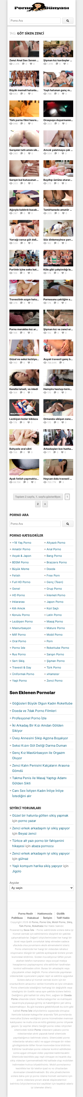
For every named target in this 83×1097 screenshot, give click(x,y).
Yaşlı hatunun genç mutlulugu (61, 90)
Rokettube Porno (58, 647)
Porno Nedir (25, 913)
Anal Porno (54, 549)
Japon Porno (55, 601)
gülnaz (23, 859)
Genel (16, 588)
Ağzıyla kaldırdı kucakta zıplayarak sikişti (35, 209)
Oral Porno (19, 641)
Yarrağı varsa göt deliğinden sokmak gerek (36, 239)
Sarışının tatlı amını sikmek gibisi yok (32, 150)
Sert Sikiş (18, 661)
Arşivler (14, 882)
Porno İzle (18, 647)
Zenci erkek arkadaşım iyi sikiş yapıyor (41, 828)
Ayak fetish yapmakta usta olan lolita (32, 478)
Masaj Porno (55, 621)
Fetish (16, 575)
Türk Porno (54, 667)
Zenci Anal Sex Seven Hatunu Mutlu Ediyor (35, 60)
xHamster (53, 674)
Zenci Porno (55, 680)
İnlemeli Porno (56, 595)
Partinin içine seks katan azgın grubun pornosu (38, 269)
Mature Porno (56, 628)
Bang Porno (54, 555)
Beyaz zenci (27, 833)
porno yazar (27, 821)
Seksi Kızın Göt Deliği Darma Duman (39, 745)
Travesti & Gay (21, 667)
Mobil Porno (55, 634)
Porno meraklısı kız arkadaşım (28, 329)
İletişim (47, 917)
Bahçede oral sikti (20, 448)
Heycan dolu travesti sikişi (59, 478)
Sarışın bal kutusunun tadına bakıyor (31, 179)
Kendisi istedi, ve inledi (23, 389)
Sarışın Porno (55, 654)
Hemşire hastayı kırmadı (58, 389)
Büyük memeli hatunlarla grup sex (30, 90)
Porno (37, 1029)
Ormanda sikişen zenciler (59, 418)
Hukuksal (33, 917)
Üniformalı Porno (23, 674)
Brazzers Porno (57, 562)
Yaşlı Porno (19, 680)
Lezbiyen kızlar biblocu (23, 418)
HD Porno (18, 595)
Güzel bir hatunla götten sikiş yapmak (40, 815)
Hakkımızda (44, 913)
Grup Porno (54, 588)
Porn (50, 641)
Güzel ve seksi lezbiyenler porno (29, 359)
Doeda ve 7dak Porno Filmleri (34, 711)
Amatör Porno (21, 549)
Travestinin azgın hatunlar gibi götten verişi (36, 299)
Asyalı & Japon (21, 555)
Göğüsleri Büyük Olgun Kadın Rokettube (42, 703)
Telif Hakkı (63, 917)
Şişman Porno (56, 661)
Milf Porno (19, 634)
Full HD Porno (21, 582)
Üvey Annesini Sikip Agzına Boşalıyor (40, 738)
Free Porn (53, 575)
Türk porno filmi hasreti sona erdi (29, 120)
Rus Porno (19, 654)
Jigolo (16, 871)
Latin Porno (54, 615)
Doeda (51, 569)
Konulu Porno (21, 615)
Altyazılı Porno (56, 542)
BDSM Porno (20, 562)
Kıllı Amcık (18, 608)
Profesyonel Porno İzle (29, 718)
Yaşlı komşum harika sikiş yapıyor (37, 866)
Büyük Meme (20, 569)
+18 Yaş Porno (21, 542)
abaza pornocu (42, 846)
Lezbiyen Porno (22, 621)
